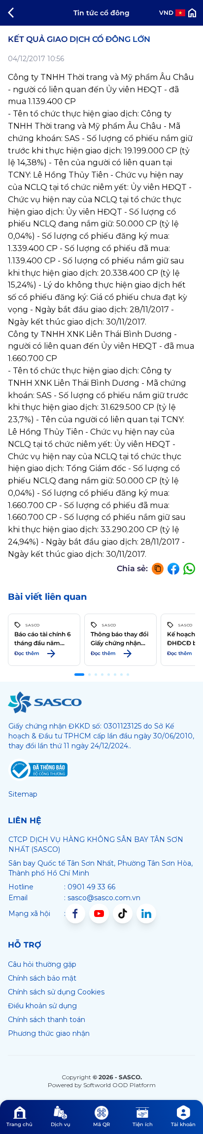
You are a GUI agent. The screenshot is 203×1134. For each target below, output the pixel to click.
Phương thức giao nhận (49, 1033)
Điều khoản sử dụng (42, 1005)
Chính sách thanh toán (46, 1019)
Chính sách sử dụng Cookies (56, 992)
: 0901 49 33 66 (89, 886)
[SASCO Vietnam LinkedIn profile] (146, 913)
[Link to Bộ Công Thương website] (38, 770)
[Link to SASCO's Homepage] (45, 702)
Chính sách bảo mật (42, 978)
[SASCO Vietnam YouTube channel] (99, 913)
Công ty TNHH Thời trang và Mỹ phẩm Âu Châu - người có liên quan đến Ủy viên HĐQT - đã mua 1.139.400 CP (101, 90)
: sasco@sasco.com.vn (102, 897)
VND (166, 12)
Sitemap (22, 794)
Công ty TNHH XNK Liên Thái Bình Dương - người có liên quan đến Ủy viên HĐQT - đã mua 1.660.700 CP (101, 346)
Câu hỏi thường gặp (42, 964)
